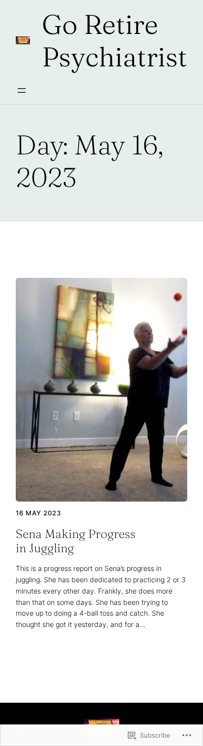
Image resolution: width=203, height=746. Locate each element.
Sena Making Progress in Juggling (75, 541)
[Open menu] (22, 90)
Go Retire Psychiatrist (114, 40)
